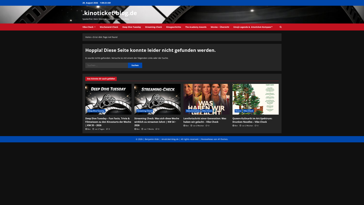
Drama (238, 111)
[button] (281, 27)
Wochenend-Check (109, 27)
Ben (89, 129)
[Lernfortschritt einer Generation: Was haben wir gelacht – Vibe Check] (206, 99)
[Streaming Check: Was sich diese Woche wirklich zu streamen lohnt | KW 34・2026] (157, 99)
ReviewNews (207, 139)
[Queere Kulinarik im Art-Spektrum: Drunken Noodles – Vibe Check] (255, 99)
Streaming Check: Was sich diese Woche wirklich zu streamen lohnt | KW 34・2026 (156, 122)
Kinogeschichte (173, 27)
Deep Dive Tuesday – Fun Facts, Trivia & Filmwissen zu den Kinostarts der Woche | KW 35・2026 (108, 122)
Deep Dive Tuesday (131, 27)
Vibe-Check (87, 27)
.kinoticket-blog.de (109, 13)
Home (88, 37)
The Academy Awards (195, 27)
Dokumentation (193, 111)
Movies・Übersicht (220, 27)
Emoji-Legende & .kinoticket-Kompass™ (253, 27)
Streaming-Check (153, 27)
